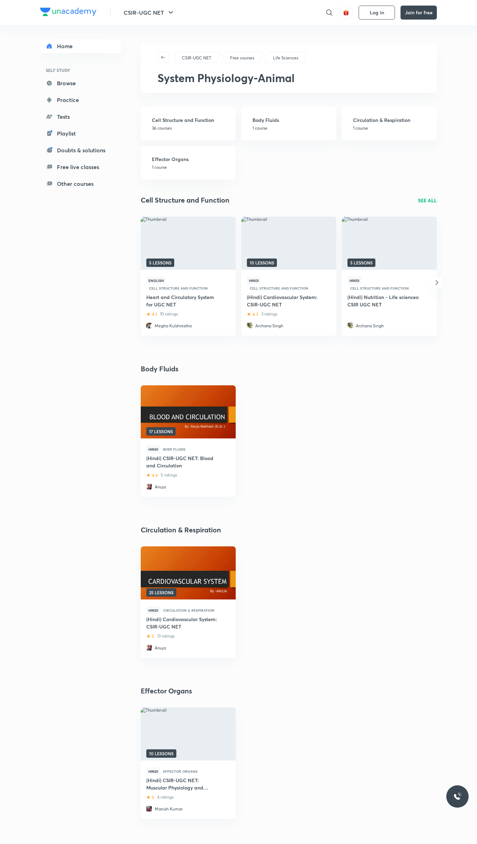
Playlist (66, 133)
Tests (63, 116)
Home (65, 46)
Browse (66, 83)
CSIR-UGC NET (144, 12)
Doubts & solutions (81, 150)
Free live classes (78, 166)
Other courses (75, 183)
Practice (68, 99)
